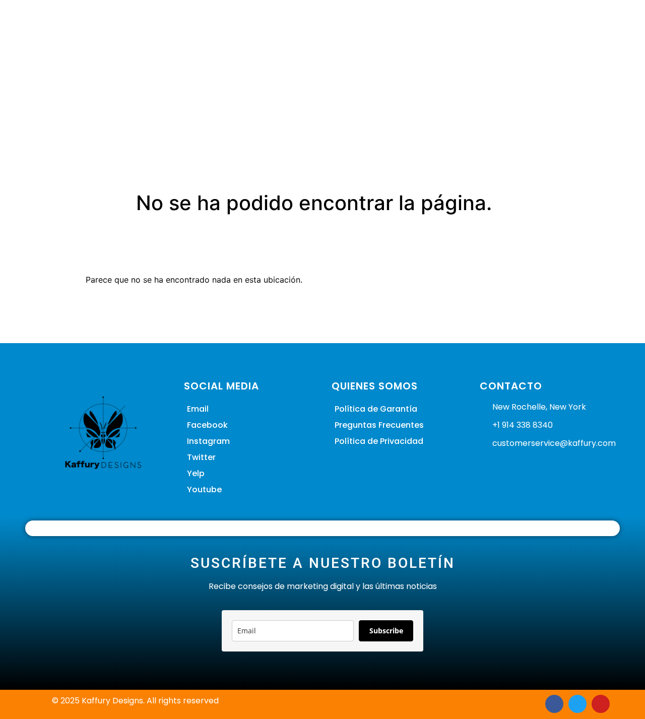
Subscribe (386, 630)
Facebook (207, 425)
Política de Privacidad (379, 441)
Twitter (201, 457)
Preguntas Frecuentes (379, 425)
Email (198, 409)
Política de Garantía (376, 409)
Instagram (208, 441)
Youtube (204, 489)
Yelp (196, 473)
